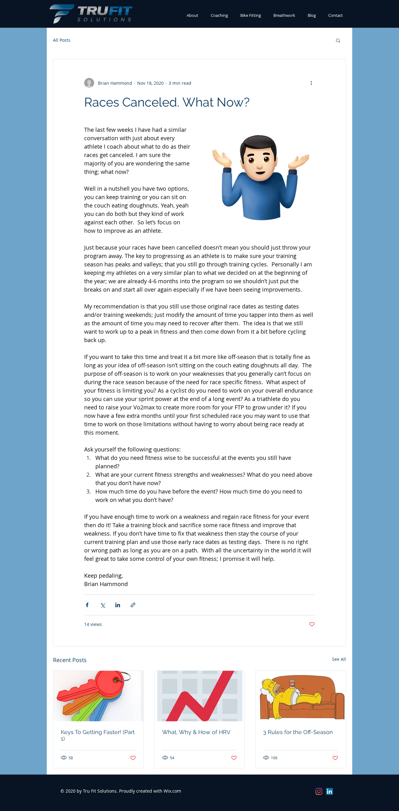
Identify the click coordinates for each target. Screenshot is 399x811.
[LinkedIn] (329, 791)
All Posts (61, 40)
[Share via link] (133, 605)
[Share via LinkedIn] (118, 605)
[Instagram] (318, 791)
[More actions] (311, 83)
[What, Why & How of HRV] (200, 696)
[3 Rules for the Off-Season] (301, 696)
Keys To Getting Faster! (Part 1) (98, 735)
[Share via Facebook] (87, 605)
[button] (338, 40)
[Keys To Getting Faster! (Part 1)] (98, 696)
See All (339, 659)
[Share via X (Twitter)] (102, 605)
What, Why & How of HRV (196, 732)
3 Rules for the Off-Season (298, 732)
